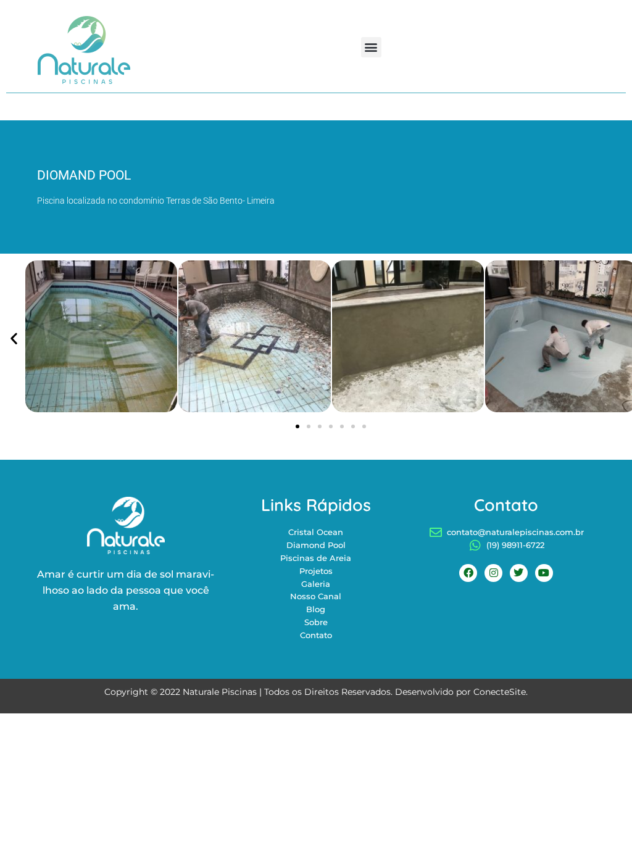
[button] (371, 47)
